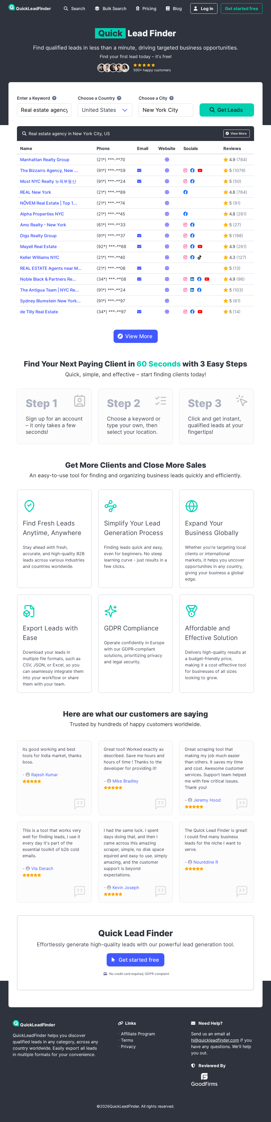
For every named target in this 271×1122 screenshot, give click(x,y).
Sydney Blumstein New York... (50, 300)
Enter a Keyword (34, 98)
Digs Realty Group (38, 235)
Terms (127, 1040)
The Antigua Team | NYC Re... (49, 290)
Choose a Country (97, 98)
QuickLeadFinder (124, 1106)
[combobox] (44, 110)
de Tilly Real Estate (39, 311)
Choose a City (153, 98)
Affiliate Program (138, 1033)
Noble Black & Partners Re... (48, 279)
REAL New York (35, 192)
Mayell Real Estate (38, 246)
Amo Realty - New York (43, 224)
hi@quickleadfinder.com (215, 1040)
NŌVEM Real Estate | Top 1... (48, 203)
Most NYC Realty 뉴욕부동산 (48, 181)
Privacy (128, 1046)
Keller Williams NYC (39, 257)
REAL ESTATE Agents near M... (51, 268)
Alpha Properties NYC (42, 214)
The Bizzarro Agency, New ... (49, 170)
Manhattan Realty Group (44, 159)
